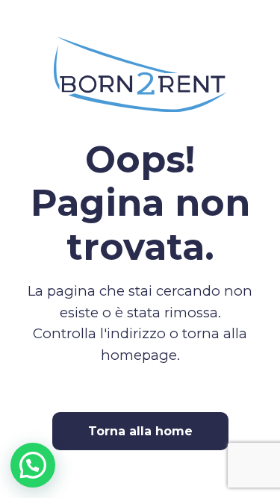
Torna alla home (140, 431)
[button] (32, 465)
